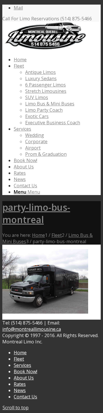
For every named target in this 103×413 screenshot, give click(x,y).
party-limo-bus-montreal (36, 213)
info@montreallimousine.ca (31, 329)
